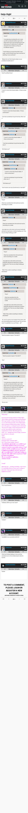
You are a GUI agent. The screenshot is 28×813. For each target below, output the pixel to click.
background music (12, 432)
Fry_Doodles (11, 353)
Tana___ (10, 29)
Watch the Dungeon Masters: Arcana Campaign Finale (11, 1)
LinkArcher (10, 108)
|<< (3, 18)
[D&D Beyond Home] (6, 6)
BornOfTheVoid (12, 131)
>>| (24, 18)
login (16, 588)
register (10, 590)
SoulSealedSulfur (13, 33)
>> (13, 29)
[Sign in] (22, 6)
